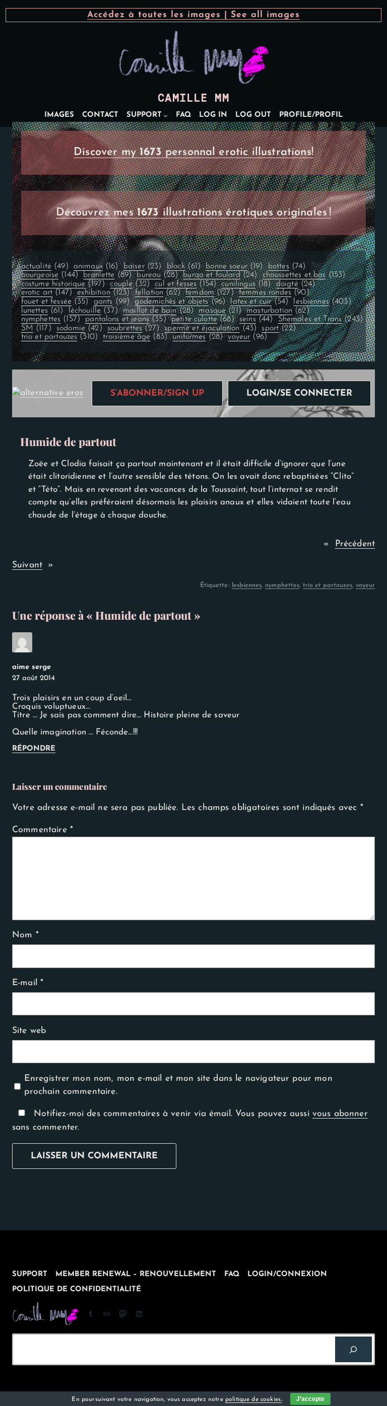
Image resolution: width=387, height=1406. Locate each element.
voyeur (247, 337)
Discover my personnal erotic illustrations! (193, 152)
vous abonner (340, 1113)
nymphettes (50, 319)
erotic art (46, 292)
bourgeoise (49, 275)
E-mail (27, 983)
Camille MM (193, 98)
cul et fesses (185, 284)
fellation (157, 292)
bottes (287, 266)
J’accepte (310, 1398)
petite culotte (202, 319)
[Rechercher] (353, 1349)
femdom (209, 292)
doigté (295, 284)
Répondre (33, 749)
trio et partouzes (59, 337)
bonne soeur (234, 266)
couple (130, 284)
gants (112, 302)
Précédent (355, 544)
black (184, 266)
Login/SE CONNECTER (299, 393)
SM (36, 328)
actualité (45, 266)
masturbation (277, 311)
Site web (29, 1030)
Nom (25, 935)
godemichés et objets (180, 302)
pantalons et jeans (125, 319)
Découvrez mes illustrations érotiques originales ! (194, 212)
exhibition (103, 292)
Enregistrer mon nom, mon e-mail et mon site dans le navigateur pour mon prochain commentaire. (178, 1085)
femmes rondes (274, 292)
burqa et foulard (220, 275)
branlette (107, 275)
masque (220, 311)
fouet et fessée (55, 302)
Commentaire (42, 830)
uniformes (197, 337)
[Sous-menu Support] (165, 115)
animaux (96, 266)
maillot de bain (158, 311)
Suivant (27, 565)
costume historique (63, 284)
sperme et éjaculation (210, 328)
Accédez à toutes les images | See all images (193, 15)
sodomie (79, 328)
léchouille (93, 311)
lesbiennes (322, 302)
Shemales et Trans (320, 319)
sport (278, 328)
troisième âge (135, 337)
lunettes (42, 311)
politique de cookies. (253, 1399)
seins (256, 319)
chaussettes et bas (304, 275)
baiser (142, 266)
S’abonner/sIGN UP (157, 393)
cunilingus (246, 284)
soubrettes (133, 328)
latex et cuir (259, 302)
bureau (157, 275)
